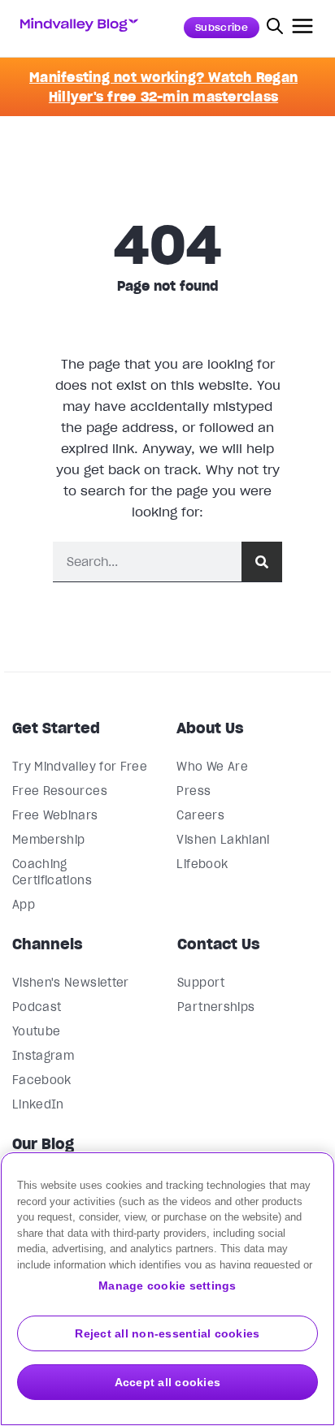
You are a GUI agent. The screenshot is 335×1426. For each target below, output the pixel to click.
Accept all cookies (168, 1382)
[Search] (261, 561)
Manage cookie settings (167, 1285)
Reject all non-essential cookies (167, 1333)
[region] (167, 1289)
